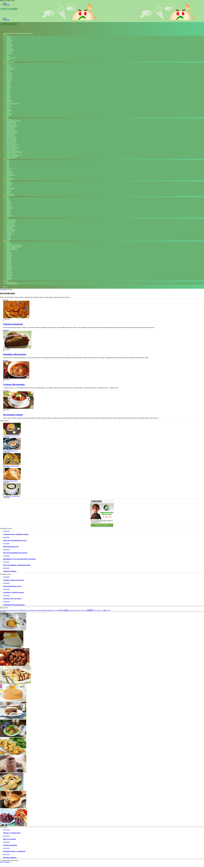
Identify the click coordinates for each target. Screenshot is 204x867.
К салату (8, 239)
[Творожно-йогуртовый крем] (12, 494)
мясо (54, 610)
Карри (8, 90)
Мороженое (9, 208)
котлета (32, 610)
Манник (8, 271)
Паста (8, 108)
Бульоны (9, 39)
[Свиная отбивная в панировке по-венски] (13, 629)
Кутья (8, 205)
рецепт (85, 610)
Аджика (8, 191)
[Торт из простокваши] (13, 718)
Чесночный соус (11, 229)
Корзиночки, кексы (11, 249)
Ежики (8, 85)
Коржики (8, 243)
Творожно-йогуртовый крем (11, 496)
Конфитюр (9, 183)
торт (104, 610)
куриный (39, 610)
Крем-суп (9, 42)
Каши (8, 92)
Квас (7, 165)
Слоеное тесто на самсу (10, 481)
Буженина (9, 76)
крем (36, 610)
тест (102, 610)
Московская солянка (13, 415)
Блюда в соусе (10, 231)
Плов (7, 112)
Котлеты (8, 95)
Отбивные (9, 106)
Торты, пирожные (11, 248)
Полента (8, 115)
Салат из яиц (10, 135)
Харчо (8, 56)
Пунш (8, 160)
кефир (28, 610)
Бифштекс (9, 73)
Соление (9, 189)
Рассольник (9, 49)
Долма (8, 83)
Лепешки (9, 261)
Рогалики (9, 255)
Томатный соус (10, 226)
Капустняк (9, 40)
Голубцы (8, 80)
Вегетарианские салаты (13, 120)
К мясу (8, 235)
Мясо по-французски (12, 103)
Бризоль (8, 75)
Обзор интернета (11, 282)
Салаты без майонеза (12, 150)
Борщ (8, 37)
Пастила (8, 211)
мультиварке (49, 610)
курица (43, 610)
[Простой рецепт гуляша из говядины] (14, 665)
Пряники (8, 262)
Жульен (8, 87)
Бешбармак (9, 69)
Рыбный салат (10, 129)
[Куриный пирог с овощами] (13, 807)
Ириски (8, 202)
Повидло (9, 185)
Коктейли (9, 178)
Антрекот (9, 65)
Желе (8, 199)
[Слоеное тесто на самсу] (12, 479)
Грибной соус (10, 233)
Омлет (8, 105)
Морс (7, 166)
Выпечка (6, 241)
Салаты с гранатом (12, 156)
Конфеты (9, 203)
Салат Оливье (10, 143)
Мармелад (9, 206)
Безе (7, 198)
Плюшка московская (13, 324)
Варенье (8, 182)
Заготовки (6, 181)
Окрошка (9, 46)
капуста (24, 610)
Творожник (9, 275)
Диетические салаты (12, 132)
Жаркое (8, 86)
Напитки (6, 159)
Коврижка (9, 278)
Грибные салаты (11, 123)
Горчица (8, 232)
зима (20, 610)
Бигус (8, 70)
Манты (8, 102)
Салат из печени (11, 142)
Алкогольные (10, 179)
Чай (7, 162)
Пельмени (9, 110)
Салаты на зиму (11, 153)
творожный (98, 610)
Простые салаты (11, 140)
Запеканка (9, 272)
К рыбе (8, 238)
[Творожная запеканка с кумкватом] (15, 683)
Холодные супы (11, 57)
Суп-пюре (9, 53)
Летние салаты (10, 133)
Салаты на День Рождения (14, 152)
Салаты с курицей (11, 130)
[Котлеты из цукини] (13, 754)
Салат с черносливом (12, 148)
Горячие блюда (8, 62)
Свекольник (9, 50)
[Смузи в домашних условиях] (13, 772)
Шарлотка (9, 269)
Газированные (10, 175)
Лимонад (9, 173)
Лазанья (8, 96)
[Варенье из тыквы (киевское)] (13, 825)
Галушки (8, 79)
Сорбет (8, 213)
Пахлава (9, 259)
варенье (4, 610)
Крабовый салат (11, 126)
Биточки (8, 72)
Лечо (7, 186)
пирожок (71, 610)
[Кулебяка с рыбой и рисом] (12, 464)
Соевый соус (10, 222)
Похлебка (9, 47)
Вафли (8, 242)
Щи (7, 60)
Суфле (8, 279)
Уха (7, 55)
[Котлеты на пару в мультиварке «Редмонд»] (13, 736)
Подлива (9, 113)
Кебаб (8, 93)
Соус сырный (10, 223)
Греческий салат (11, 122)
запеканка (16, 610)
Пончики (8, 274)
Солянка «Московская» (14, 384)
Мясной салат (10, 128)
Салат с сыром (10, 146)
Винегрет (9, 119)
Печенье (8, 252)
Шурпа (8, 59)
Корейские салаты (11, 125)
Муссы (8, 209)
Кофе (8, 163)
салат (90, 610)
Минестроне (10, 45)
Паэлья (8, 109)
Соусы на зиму (10, 225)
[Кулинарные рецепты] (9, 15)
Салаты (5, 118)
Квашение (9, 193)
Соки (7, 176)
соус (94, 610)
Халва (8, 216)
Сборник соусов (11, 219)
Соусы (5, 218)
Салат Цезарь (10, 149)
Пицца (8, 264)
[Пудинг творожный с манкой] (11, 647)
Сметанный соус (11, 221)
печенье (60, 610)
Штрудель (9, 268)
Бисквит (8, 258)
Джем (8, 192)
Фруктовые (9, 172)
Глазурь (8, 276)
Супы (5, 35)
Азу (7, 63)
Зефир (8, 201)
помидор (78, 610)
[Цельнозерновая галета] (12, 449)
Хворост (8, 254)
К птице (8, 236)
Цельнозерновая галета (10, 450)
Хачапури (9, 265)
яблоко (108, 610)
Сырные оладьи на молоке (11, 435)
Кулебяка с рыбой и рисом (11, 466)
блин (1, 610)
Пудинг (8, 212)
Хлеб (7, 251)
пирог (66, 610)
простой (81, 610)
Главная (2, 289)
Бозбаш (8, 36)
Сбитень (8, 168)
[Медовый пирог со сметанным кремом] (13, 701)
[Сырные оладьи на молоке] (12, 434)
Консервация (10, 195)
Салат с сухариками (12, 145)
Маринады (9, 228)
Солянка (8, 52)
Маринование (10, 188)
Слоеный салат (11, 158)
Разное (5, 281)
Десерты (6, 196)
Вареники (9, 77)
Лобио (8, 99)
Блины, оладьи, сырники (13, 246)
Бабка (8, 66)
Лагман (8, 43)
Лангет (8, 98)
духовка (11, 610)
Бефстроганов (10, 67)
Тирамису (9, 215)
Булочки (8, 256)
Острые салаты (11, 138)
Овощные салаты (11, 136)
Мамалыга (9, 100)
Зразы (8, 89)
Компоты (9, 171)
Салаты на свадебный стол (14, 155)
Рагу (7, 116)
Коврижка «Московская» (14, 354)
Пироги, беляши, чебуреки (14, 245)
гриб (8, 610)
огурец (56, 610)
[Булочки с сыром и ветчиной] (11, 790)
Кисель (8, 169)
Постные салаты (11, 139)
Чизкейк (8, 266)
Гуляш (8, 82)
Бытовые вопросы (11, 284)
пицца (74, 610)
